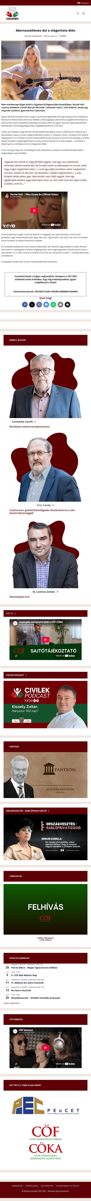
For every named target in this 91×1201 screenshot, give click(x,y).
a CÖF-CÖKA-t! (45, 940)
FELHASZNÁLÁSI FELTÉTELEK (67, 1186)
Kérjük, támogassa (45, 938)
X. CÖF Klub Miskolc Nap (24, 975)
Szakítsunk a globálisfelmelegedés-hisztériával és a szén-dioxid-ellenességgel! (42, 512)
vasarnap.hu (7, 144)
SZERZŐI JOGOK (31, 1186)
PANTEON (14, 746)
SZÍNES (63, 36)
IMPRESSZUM (17, 1186)
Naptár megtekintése (12, 1003)
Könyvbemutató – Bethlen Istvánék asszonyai (35, 997)
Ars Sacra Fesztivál (21, 990)
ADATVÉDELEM (47, 1186)
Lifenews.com (21, 144)
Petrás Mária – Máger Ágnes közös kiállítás (34, 967)
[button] (78, 13)
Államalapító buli (19, 596)
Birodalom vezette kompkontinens (29, 426)
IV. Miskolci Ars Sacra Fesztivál (27, 982)
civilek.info (37, 36)
